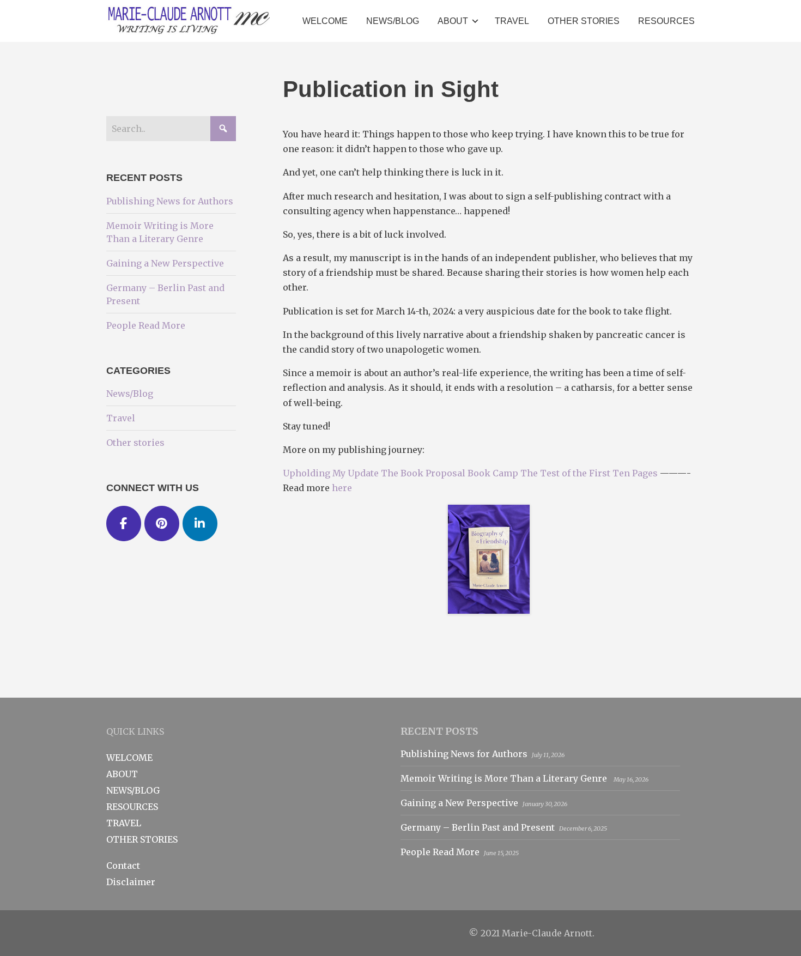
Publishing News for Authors (169, 201)
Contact (123, 865)
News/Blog (129, 393)
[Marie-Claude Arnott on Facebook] (123, 524)
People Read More (145, 325)
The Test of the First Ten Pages (589, 473)
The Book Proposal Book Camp (449, 473)
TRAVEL (123, 823)
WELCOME (129, 757)
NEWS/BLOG (133, 790)
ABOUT (122, 774)
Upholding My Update (331, 473)
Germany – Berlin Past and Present (477, 827)
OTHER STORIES (142, 839)
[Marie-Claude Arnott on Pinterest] (161, 524)
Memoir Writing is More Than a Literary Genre (504, 778)
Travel (120, 418)
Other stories (135, 442)
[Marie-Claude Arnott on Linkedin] (200, 524)
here (342, 487)
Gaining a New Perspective (165, 263)
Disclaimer (130, 881)
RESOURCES (132, 806)
